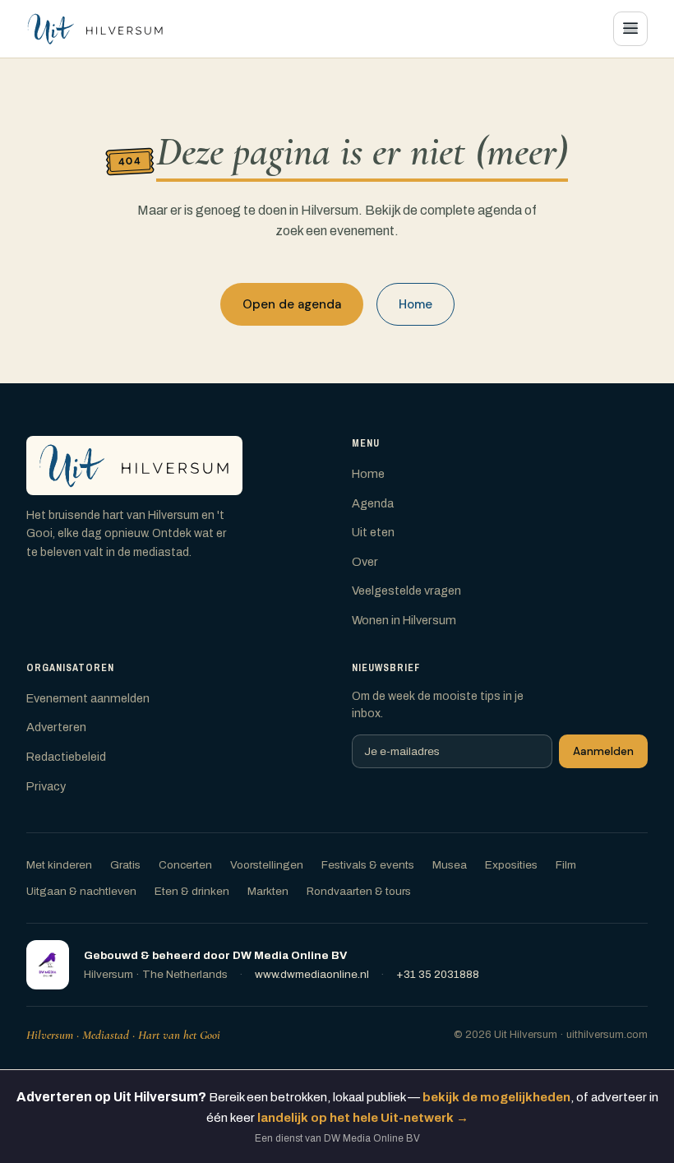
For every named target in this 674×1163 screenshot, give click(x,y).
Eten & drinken (192, 891)
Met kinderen (59, 865)
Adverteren (56, 727)
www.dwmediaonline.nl (312, 974)
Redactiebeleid (66, 756)
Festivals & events (367, 865)
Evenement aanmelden (88, 698)
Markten (268, 891)
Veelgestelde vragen (406, 590)
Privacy (46, 786)
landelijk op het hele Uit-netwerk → (363, 1117)
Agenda (373, 503)
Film (566, 865)
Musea (449, 865)
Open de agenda (291, 304)
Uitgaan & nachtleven (81, 891)
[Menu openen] (630, 29)
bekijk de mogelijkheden (496, 1097)
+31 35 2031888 (437, 974)
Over (365, 561)
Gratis (125, 865)
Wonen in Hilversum (404, 620)
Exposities (511, 865)
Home (415, 304)
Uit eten (373, 532)
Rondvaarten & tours (359, 891)
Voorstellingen (266, 865)
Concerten (185, 865)
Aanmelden (603, 751)
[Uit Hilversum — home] (95, 28)
